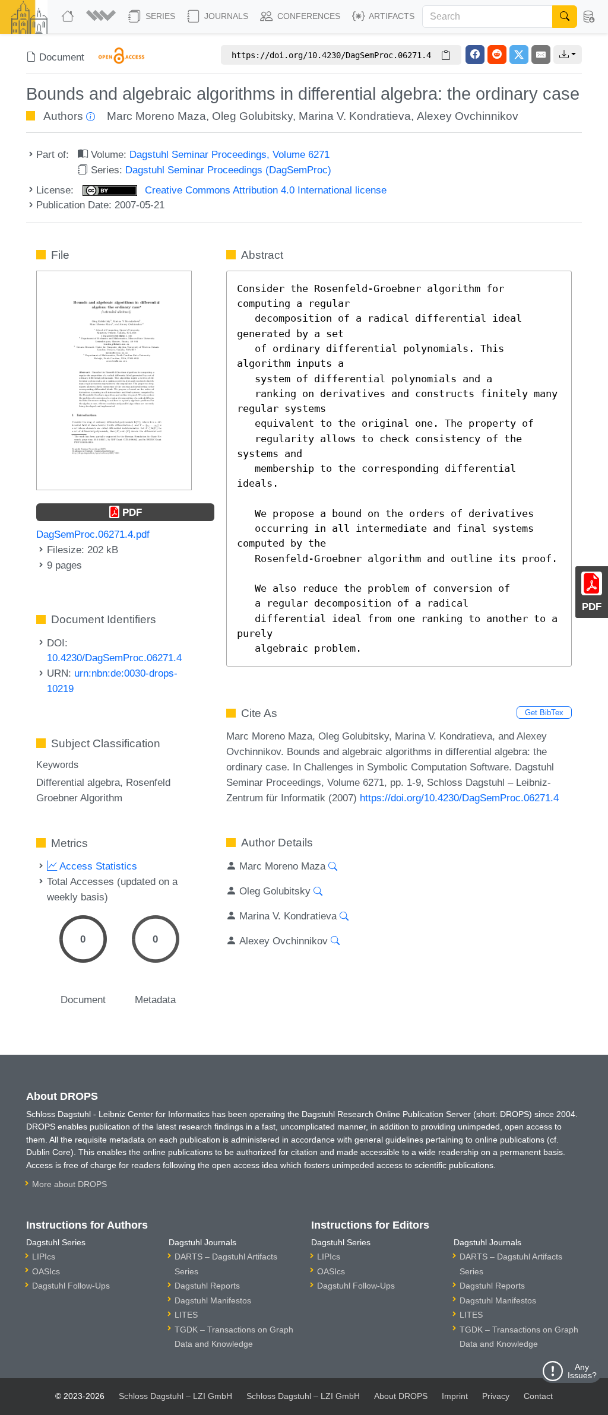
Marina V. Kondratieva (355, 116)
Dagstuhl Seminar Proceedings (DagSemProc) (228, 170)
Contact (538, 1396)
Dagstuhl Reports (207, 1285)
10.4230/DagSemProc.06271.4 (114, 658)
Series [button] (159, 16)
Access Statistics (97, 866)
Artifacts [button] (390, 16)
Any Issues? (582, 1371)
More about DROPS (69, 1184)
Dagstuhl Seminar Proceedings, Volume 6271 (229, 154)
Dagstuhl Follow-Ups (71, 1285)
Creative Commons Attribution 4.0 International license (264, 190)
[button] (102, 16)
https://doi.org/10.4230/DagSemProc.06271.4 (459, 798)
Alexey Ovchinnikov (467, 116)
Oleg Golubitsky (252, 116)
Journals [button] (225, 16)
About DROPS (401, 1396)
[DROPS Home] (69, 16)
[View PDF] (113, 379)
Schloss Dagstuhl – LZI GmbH (175, 1396)
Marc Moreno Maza (156, 116)
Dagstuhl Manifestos (213, 1300)
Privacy (495, 1396)
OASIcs (46, 1271)
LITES (186, 1314)
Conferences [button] (307, 16)
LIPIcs (43, 1256)
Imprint (455, 1396)
